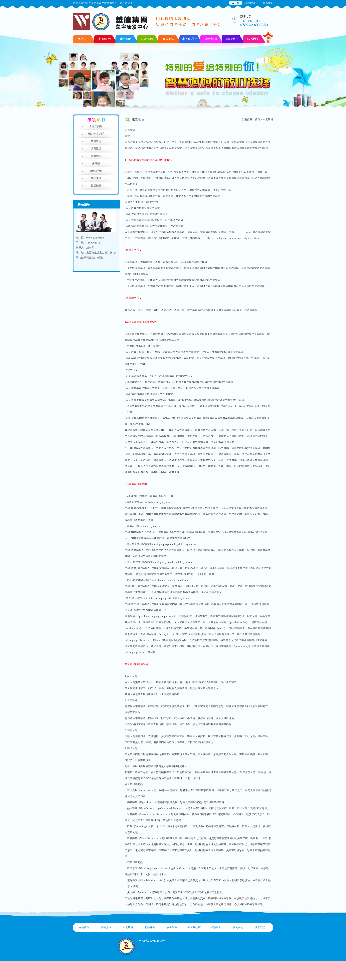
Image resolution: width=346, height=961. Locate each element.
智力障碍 (96, 155)
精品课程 (150, 927)
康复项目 (268, 119)
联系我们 (268, 2)
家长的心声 (194, 927)
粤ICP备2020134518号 (152, 940)
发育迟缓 (96, 148)
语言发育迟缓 (96, 133)
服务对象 (172, 927)
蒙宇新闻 (216, 927)
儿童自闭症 (96, 126)
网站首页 (83, 39)
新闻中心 (238, 927)
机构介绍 (249, 2)
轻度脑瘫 (96, 185)
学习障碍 (96, 141)
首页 (257, 119)
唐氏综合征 (96, 170)
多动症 (96, 163)
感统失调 (96, 178)
